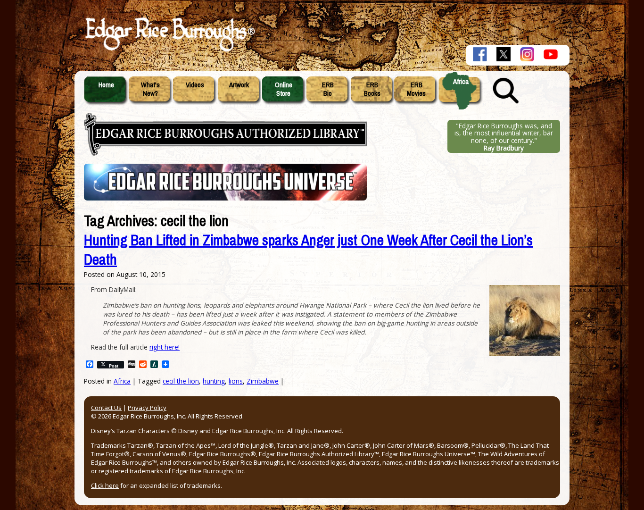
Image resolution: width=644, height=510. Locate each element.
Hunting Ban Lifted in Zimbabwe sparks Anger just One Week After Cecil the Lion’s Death (308, 250)
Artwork (239, 85)
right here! (164, 347)
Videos (195, 85)
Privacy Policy (147, 407)
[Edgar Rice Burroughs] (168, 51)
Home (106, 85)
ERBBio (328, 89)
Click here (105, 485)
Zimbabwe (263, 380)
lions (236, 380)
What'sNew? (150, 89)
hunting (214, 380)
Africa (461, 81)
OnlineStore (283, 89)
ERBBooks (372, 89)
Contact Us (106, 407)
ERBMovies (416, 89)
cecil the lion (181, 380)
